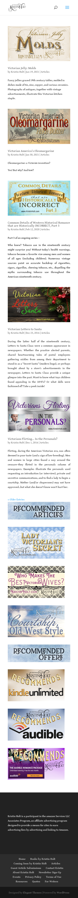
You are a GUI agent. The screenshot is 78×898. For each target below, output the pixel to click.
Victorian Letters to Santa (25, 329)
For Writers (51, 881)
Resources (21, 881)
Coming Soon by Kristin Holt (30, 863)
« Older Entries (16, 499)
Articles (45, 71)
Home (22, 859)
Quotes (36, 881)
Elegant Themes (32, 892)
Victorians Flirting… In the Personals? (32, 439)
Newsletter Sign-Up (50, 872)
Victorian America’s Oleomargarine (31, 151)
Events (16, 877)
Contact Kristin (54, 868)
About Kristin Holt (23, 872)
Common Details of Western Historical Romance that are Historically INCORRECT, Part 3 (39, 224)
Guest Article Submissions (26, 868)
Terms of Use (53, 877)
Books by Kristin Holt (42, 859)
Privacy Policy (33, 877)
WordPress (63, 892)
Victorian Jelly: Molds (22, 68)
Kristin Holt (17, 71)
